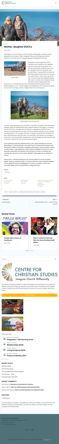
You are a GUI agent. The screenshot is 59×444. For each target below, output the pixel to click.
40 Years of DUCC (8, 180)
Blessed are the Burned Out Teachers (22, 384)
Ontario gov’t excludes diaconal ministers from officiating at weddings (45, 182)
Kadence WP (47, 439)
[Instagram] (29, 430)
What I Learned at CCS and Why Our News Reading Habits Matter (44, 240)
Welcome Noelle (6, 366)
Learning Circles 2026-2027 (10, 377)
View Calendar (5, 359)
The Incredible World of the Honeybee (13, 371)
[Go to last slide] (4, 233)
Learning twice (6, 201)
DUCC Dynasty (24, 180)
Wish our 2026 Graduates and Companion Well (25, 387)
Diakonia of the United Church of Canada (29, 191)
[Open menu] (56, 3)
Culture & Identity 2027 (16, 356)
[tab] (26, 250)
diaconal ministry (13, 191)
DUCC (43, 191)
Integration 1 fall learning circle (20, 339)
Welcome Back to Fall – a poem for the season (46, 202)
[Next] (55, 233)
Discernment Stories (7, 369)
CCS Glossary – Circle (8, 374)
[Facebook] (26, 430)
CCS (6, 191)
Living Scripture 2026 (16, 350)
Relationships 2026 (15, 345)
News (5, 43)
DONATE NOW (29, 295)
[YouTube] (32, 430)
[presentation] (15, 226)
